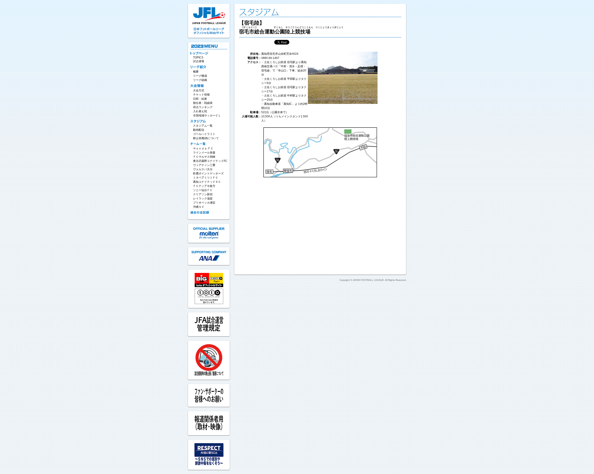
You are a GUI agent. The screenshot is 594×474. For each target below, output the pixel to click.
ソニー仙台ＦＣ (203, 190)
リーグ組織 (200, 80)
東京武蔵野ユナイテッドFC (210, 161)
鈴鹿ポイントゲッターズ (208, 173)
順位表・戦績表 (203, 103)
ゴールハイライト (204, 134)
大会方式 (198, 90)
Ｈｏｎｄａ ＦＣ (203, 148)
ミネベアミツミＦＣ (205, 177)
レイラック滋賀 (203, 198)
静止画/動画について (206, 138)
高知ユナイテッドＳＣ (207, 181)
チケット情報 (201, 94)
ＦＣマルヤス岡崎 (204, 156)
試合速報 (198, 61)
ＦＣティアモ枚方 (204, 186)
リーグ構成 (200, 75)
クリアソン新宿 (203, 194)
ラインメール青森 (204, 152)
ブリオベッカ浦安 (204, 202)
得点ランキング (203, 107)
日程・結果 (200, 98)
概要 (196, 71)
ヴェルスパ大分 (203, 169)
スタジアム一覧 (203, 125)
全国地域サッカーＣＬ (207, 115)
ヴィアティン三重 (204, 165)
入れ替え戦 (200, 111)
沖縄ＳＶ (198, 206)
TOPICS (198, 57)
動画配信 (198, 129)
